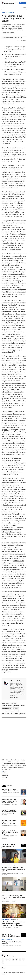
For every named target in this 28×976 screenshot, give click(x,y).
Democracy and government (10, 711)
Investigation (5, 919)
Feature (4, 865)
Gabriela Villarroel (17, 873)
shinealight (5, 713)
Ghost (23, 972)
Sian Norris (6, 835)
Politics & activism (19, 705)
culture (15, 708)
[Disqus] (14, 737)
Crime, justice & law (8, 12)
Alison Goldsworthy (8, 813)
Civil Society (14, 713)
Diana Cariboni (7, 927)
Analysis (4, 893)
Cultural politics (7, 705)
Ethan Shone (6, 804)
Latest (4, 785)
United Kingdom (6, 708)
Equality (22, 713)
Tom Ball (12, 835)
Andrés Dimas (6, 873)
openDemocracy (7, 792)
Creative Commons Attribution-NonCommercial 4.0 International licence (13, 761)
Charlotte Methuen (9, 33)
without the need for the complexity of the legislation (14, 427)
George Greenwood (7, 837)
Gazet (4, 974)
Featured (9, 785)
